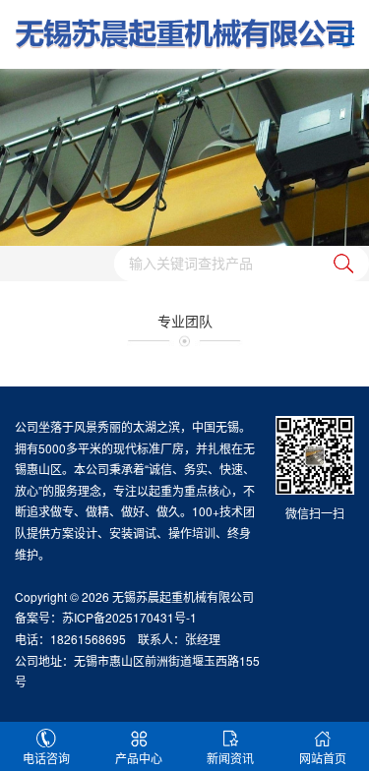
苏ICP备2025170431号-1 (129, 617)
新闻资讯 (230, 757)
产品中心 (138, 757)
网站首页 (322, 757)
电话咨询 (46, 757)
